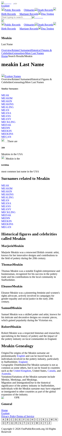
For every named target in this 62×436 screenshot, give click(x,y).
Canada (52, 370)
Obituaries (29, 10)
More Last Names (34, 53)
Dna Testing (47, 14)
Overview (6, 50)
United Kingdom (22, 370)
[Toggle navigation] (15, 3)
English (21, 356)
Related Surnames (21, 50)
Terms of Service (25, 416)
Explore (5, 5)
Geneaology (18, 53)
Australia (6, 373)
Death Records (45, 10)
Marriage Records (29, 14)
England (23, 361)
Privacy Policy (9, 416)
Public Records (13, 10)
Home (4, 56)
